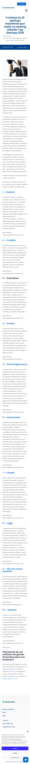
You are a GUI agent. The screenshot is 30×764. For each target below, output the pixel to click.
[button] (27, 731)
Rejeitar (15, 753)
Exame (8, 647)
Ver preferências (15, 757)
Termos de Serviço (21, 761)
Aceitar (15, 748)
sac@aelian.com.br (11, 678)
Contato (5, 720)
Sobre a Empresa (8, 709)
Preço (4, 712)
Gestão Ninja (11, 671)
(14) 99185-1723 (7, 724)
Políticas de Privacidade (11, 761)
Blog (3, 716)
